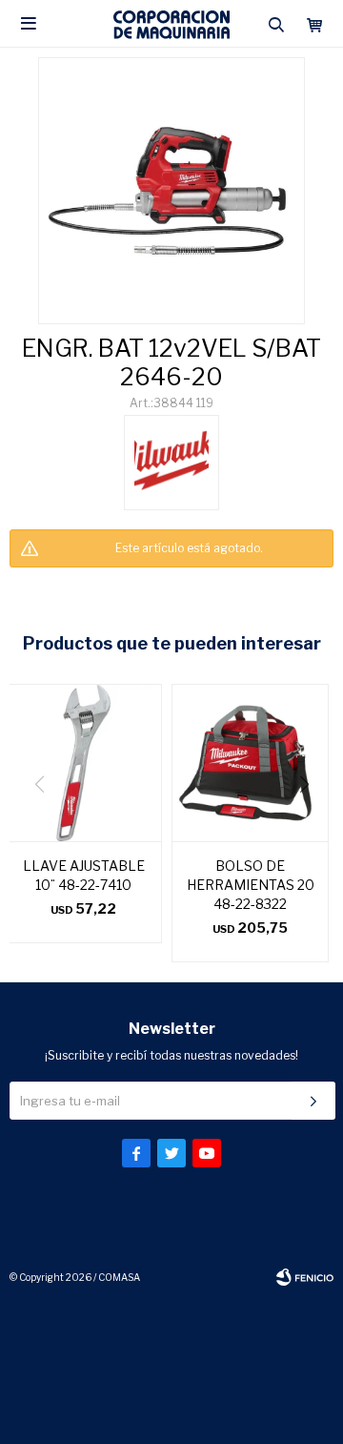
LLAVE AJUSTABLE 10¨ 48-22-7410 (84, 875)
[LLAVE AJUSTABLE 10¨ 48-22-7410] (83, 762)
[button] (311, 823)
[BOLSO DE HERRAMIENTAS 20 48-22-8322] (250, 762)
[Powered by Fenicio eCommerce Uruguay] (304, 1277)
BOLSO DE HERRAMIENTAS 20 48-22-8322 (250, 884)
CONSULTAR (171, 587)
